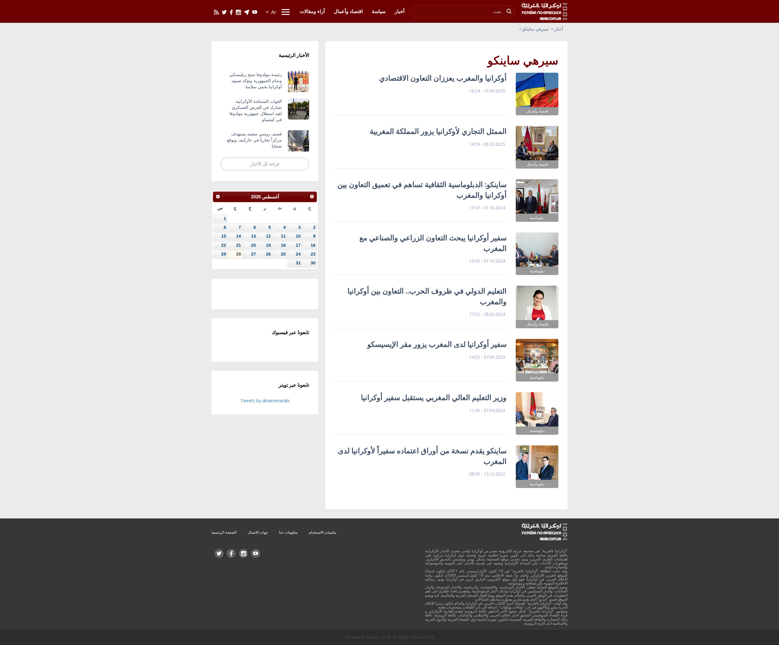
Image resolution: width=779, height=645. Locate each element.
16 (313, 245)
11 (283, 236)
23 (313, 254)
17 (298, 245)
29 (223, 254)
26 (268, 254)
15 (223, 236)
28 (238, 254)
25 (283, 254)
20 (253, 245)
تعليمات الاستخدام (322, 532)
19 (268, 245)
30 (313, 262)
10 (298, 236)
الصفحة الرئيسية (223, 532)
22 (223, 245)
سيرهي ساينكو (535, 29)
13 (253, 236)
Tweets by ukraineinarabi (264, 400)
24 (298, 254)
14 (238, 236)
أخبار (558, 29)
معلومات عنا (288, 532)
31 (298, 262)
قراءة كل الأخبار (264, 164)
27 (253, 254)
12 (268, 236)
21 (238, 245)
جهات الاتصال (258, 532)
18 (283, 245)
